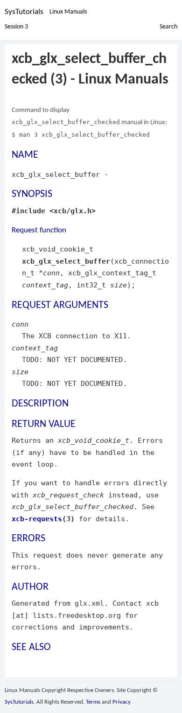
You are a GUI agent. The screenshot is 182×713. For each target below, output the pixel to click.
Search (168, 26)
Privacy (121, 702)
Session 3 (16, 26)
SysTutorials (24, 12)
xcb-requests (37, 519)
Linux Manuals (68, 11)
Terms (93, 702)
